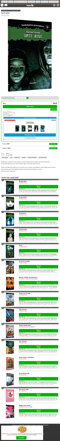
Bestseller (31, 1)
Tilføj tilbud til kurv (30, 135)
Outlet (10, 1)
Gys (11, 157)
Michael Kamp (5, 15)
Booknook (44, 1)
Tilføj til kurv (30, 106)
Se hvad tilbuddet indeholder (30, 137)
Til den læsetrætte (32, 157)
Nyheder (4, 1)
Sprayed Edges (53, 1)
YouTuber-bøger (42, 157)
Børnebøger (5, 157)
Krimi (37, 1)
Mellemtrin (17, 157)
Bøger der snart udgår (20, 1)
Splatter (24, 157)
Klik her (9, 434)
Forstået (21, 438)
